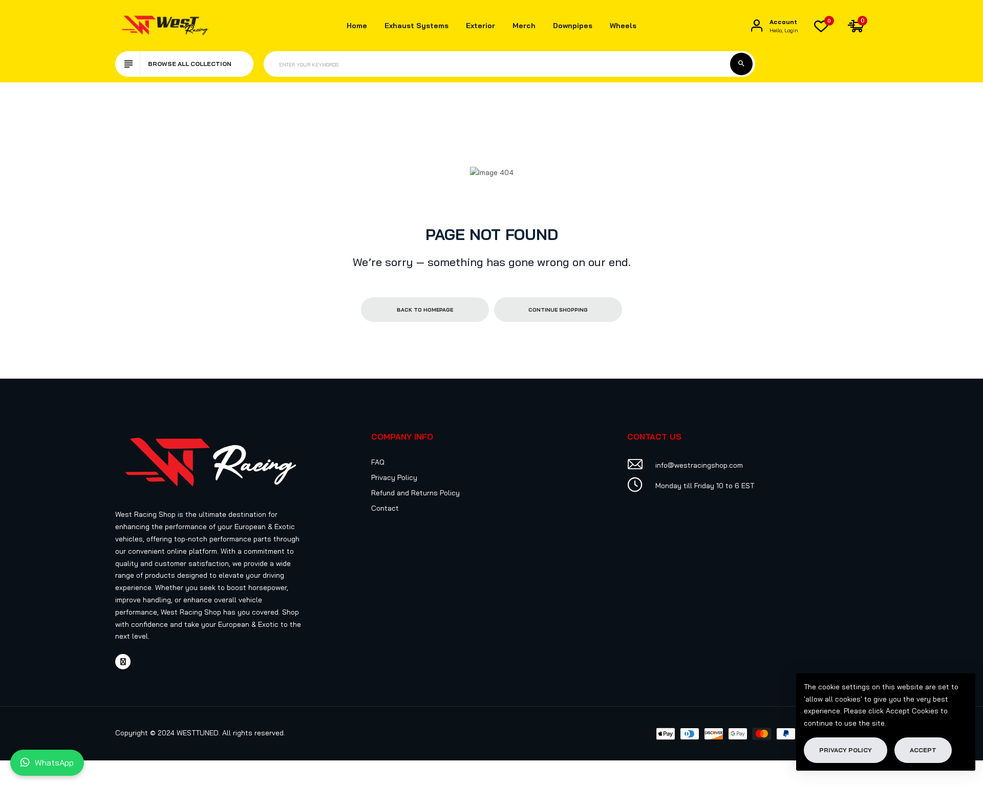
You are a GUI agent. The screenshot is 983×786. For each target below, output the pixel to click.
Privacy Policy (394, 477)
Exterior (480, 25)
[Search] (741, 64)
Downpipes (572, 25)
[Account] (756, 25)
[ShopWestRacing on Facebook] (123, 661)
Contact (385, 508)
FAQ (377, 462)
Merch (524, 25)
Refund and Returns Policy (415, 492)
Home (357, 25)
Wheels (623, 25)
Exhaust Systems (416, 25)
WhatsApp (54, 762)
